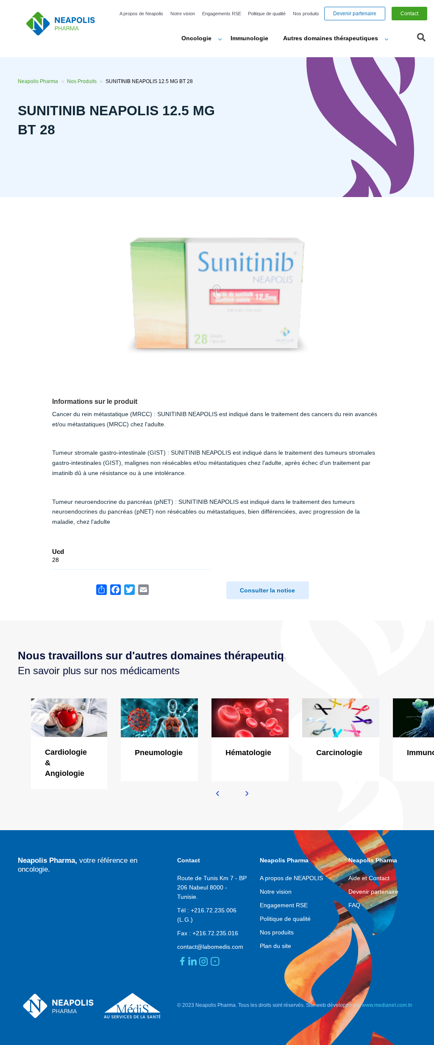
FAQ (354, 905)
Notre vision (182, 13)
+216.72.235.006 (213, 910)
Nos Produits (82, 81)
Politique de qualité (267, 13)
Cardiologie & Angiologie (66, 763)
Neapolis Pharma (38, 81)
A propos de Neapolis (141, 13)
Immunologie (249, 38)
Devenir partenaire (354, 14)
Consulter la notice (267, 590)
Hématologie (248, 752)
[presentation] (217, 792)
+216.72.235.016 (215, 933)
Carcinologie (339, 752)
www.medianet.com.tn (387, 1005)
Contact (409, 14)
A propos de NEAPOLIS (291, 878)
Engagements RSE (221, 13)
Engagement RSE (284, 905)
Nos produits (306, 13)
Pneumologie (159, 752)
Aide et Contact (368, 878)
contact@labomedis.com (210, 946)
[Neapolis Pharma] (63, 23)
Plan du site (275, 945)
